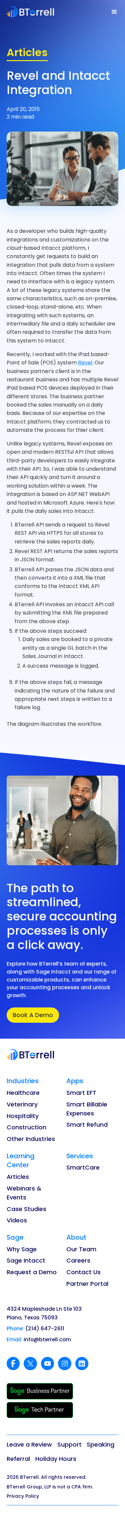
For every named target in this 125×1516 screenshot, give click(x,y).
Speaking (100, 1444)
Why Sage (22, 1249)
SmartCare (83, 1167)
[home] (30, 12)
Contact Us (83, 1272)
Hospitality (23, 1116)
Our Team (81, 1249)
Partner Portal (87, 1283)
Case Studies (26, 1209)
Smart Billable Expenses (86, 1108)
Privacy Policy (23, 1496)
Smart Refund (87, 1124)
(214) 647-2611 (44, 1328)
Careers (78, 1260)
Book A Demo (33, 1015)
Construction (26, 1127)
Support (69, 1444)
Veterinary (22, 1104)
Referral (18, 1459)
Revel (85, 362)
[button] (114, 12)
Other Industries (31, 1139)
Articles (18, 1177)
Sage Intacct (26, 1260)
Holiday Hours (55, 1459)
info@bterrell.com (47, 1339)
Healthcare (23, 1093)
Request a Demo (32, 1272)
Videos (17, 1220)
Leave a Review (29, 1444)
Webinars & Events (24, 1192)
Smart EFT (81, 1093)
